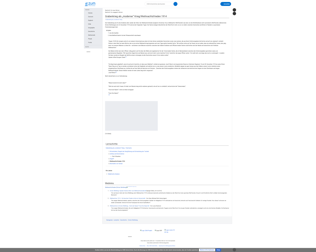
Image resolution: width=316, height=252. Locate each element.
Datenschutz (142, 245)
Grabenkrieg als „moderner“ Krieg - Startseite (119, 148)
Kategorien (109, 220)
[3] (109, 94)
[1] (125, 57)
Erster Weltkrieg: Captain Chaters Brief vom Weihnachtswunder (127, 190)
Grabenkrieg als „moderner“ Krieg (114, 19)
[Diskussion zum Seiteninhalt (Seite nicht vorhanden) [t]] (234, 10)
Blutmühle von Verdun (116, 163)
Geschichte (123, 220)
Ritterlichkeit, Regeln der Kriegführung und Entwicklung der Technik (129, 151)
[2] (116, 72)
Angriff (112, 159)
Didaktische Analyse (114, 174)
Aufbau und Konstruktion (117, 154)
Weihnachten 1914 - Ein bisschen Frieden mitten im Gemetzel (127, 198)
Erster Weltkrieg (133, 220)
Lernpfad (116, 220)
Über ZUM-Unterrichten (152, 245)
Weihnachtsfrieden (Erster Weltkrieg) (116, 187)
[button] (207, 250)
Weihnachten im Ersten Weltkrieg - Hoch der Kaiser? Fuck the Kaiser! (129, 206)
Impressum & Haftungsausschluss (167, 245)
